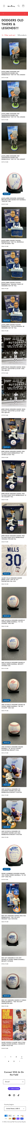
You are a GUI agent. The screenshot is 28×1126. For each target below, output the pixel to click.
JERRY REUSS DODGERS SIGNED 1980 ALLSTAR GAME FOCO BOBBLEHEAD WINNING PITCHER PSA (13, 537)
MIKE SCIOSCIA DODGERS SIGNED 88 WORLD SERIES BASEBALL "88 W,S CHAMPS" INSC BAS (13, 706)
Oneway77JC (10, 1122)
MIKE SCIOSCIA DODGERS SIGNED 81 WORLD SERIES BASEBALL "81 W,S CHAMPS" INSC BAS (13, 622)
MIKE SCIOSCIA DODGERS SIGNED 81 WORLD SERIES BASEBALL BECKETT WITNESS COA (13, 664)
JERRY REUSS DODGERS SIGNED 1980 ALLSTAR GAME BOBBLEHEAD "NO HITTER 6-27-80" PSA (13, 453)
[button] (4, 6)
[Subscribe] (22, 1081)
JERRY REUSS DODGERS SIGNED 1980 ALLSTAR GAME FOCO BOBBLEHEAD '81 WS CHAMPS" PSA (14, 495)
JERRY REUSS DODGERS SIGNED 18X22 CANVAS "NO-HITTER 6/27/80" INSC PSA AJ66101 (13, 368)
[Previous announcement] (3, 13)
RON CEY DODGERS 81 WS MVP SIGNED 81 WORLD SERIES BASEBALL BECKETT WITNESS (13, 959)
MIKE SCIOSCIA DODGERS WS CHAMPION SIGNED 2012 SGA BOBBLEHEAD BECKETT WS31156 (12, 790)
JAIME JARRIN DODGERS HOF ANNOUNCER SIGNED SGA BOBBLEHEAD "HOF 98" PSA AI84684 (13, 73)
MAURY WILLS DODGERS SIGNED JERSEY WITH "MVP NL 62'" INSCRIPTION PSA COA (12, 579)
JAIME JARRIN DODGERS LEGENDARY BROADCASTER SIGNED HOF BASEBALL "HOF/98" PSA (14, 199)
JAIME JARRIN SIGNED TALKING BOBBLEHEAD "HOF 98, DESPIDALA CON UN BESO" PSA (13, 242)
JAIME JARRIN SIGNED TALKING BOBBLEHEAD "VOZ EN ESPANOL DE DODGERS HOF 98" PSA (13, 326)
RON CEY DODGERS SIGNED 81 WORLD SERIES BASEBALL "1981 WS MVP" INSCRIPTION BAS (14, 1001)
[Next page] (19, 1061)
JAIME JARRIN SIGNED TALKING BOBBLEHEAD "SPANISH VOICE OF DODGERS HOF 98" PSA (12, 284)
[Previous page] (5, 1057)
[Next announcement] (25, 13)
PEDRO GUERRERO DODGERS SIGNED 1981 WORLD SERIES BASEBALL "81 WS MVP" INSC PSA (14, 875)
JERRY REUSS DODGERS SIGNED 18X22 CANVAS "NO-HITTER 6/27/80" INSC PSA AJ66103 (13, 410)
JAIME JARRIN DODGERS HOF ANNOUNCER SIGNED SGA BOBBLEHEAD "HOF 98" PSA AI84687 (13, 157)
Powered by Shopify (20, 1122)
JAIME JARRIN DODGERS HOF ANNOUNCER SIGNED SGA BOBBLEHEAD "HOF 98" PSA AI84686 (13, 115)
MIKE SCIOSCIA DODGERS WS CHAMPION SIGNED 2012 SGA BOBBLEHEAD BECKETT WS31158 (12, 833)
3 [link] (21, 1057)
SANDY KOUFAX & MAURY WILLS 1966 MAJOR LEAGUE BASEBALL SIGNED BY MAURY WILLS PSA (13, 1044)
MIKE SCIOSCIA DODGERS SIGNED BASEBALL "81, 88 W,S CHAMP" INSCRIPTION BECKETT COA (12, 748)
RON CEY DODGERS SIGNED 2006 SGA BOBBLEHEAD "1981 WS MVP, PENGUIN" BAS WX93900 (14, 917)
